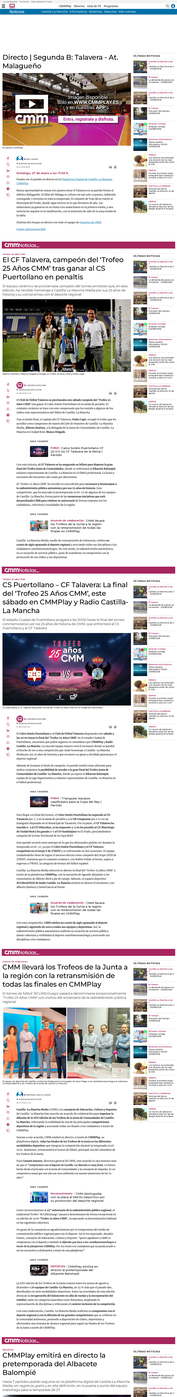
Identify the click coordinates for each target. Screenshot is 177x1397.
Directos (80, 6)
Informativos (78, 11)
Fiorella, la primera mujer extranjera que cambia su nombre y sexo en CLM (161, 175)
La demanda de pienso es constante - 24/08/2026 (161, 81)
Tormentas (24, 2)
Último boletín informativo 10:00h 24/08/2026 (158, 144)
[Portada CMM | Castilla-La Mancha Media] (12, 6)
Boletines (95, 11)
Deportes (110, 11)
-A (115, 167)
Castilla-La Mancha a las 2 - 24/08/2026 (161, 99)
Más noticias (127, 11)
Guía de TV (95, 6)
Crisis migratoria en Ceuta (41, 2)
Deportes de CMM (90, 222)
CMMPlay (66, 6)
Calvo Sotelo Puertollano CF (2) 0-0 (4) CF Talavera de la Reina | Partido (77, 451)
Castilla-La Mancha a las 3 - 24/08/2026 (161, 68)
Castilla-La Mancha (54, 11)
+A (110, 167)
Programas (111, 6)
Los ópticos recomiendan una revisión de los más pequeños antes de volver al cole (162, 161)
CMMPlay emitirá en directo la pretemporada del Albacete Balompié (74, 1270)
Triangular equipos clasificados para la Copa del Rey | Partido (76, 802)
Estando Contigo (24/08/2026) (157, 128)
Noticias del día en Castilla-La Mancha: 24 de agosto (161, 191)
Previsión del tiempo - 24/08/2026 (160, 112)
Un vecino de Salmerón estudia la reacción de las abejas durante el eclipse (161, 206)
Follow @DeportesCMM (31, 229)
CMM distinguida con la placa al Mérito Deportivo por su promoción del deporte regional (78, 1197)
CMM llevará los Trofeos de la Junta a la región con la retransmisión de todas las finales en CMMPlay (78, 526)
